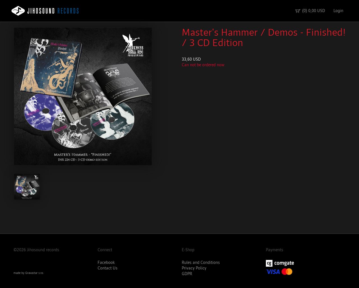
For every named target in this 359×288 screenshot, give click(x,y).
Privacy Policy (194, 268)
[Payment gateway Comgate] (306, 263)
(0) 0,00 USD (310, 11)
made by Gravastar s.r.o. (28, 273)
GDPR (187, 273)
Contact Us (108, 268)
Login (338, 10)
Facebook (106, 262)
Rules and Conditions (201, 262)
